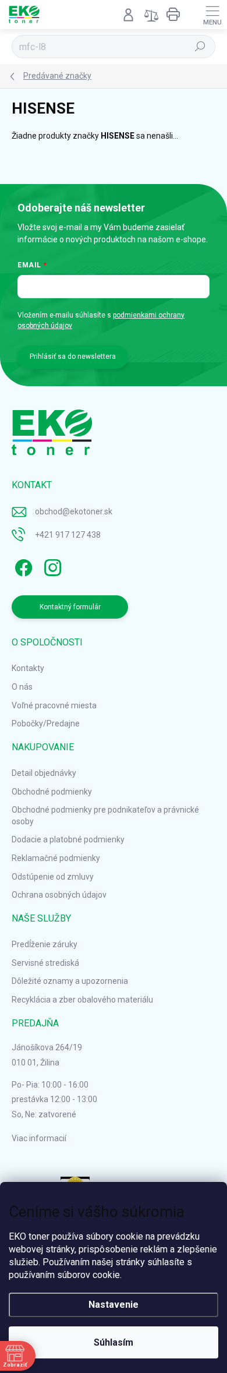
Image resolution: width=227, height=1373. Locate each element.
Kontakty (28, 668)
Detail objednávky (44, 773)
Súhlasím (113, 1342)
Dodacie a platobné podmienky (68, 839)
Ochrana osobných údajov (59, 894)
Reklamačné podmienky (56, 858)
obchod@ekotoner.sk (73, 511)
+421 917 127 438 (68, 534)
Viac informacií (39, 1138)
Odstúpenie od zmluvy (53, 876)
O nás (22, 686)
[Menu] (212, 14)
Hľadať (200, 47)
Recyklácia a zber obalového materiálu (82, 999)
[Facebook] (22, 565)
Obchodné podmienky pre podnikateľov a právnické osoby (105, 815)
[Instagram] (51, 565)
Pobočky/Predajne (46, 723)
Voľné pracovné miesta (54, 705)
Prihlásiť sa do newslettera (73, 356)
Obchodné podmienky (52, 791)
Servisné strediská (45, 963)
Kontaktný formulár (70, 607)
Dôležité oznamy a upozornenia (70, 981)
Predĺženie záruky (44, 944)
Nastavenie (113, 1304)
